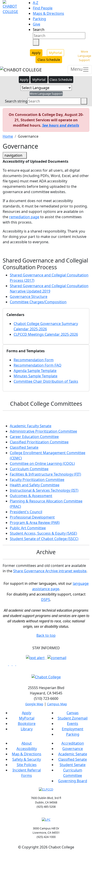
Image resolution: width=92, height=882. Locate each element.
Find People (42, 8)
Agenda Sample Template (35, 370)
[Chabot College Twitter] (14, 664)
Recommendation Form (34, 359)
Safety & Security (26, 759)
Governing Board (72, 780)
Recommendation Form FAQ (37, 365)
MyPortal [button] (39, 79)
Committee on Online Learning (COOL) (42, 463)
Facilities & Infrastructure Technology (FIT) (45, 474)
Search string (16, 101)
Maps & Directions (48, 13)
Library (27, 728)
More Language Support (84, 55)
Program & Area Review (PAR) (35, 522)
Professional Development (32, 517)
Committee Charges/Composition (38, 301)
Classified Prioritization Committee (39, 442)
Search (38, 29)
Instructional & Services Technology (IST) (44, 490)
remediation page (24, 216)
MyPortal (55, 53)
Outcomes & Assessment (31, 495)
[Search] (36, 42)
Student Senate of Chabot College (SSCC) (44, 538)
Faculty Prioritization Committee (37, 479)
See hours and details (60, 125)
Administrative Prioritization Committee (43, 431)
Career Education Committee (34, 436)
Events (72, 723)
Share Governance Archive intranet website (49, 570)
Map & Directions (26, 754)
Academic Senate (72, 754)
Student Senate (73, 764)
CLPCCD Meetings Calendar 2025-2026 (46, 334)
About (26, 743)
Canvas (73, 712)
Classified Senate (24, 447)
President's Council (26, 511)
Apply (36, 53)
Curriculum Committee (29, 468)
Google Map (34, 704)
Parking (39, 18)
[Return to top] (1, 857)
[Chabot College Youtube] (17, 664)
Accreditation (72, 743)
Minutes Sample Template (35, 376)
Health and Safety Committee (34, 485)
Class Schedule (49, 60)
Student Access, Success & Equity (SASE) (43, 533)
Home (8, 136)
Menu (76, 69)
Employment (72, 728)
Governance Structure (28, 296)
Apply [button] (24, 79)
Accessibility (27, 748)
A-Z (35, 2)
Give (36, 24)
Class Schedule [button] (61, 79)
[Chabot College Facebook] (7, 664)
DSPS (45, 599)
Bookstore (27, 723)
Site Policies (27, 764)
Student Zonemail (73, 718)
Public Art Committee (28, 527)
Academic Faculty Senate (30, 425)
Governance (72, 748)
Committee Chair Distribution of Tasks (46, 381)
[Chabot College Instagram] (11, 664)
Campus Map (57, 704)
